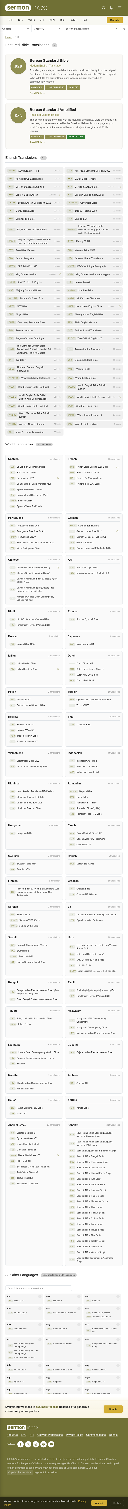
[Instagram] (36, 1444)
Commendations (96, 1434)
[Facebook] (20, 1444)
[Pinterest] (43, 1444)
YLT (42, 20)
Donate (114, 20)
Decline (117, 1503)
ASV (52, 20)
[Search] (103, 8)
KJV (20, 20)
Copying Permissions (50, 1434)
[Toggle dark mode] (111, 8)
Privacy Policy (74, 1434)
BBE (63, 20)
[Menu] (120, 8)
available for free (47, 1406)
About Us (12, 1434)
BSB (10, 20)
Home (8, 37)
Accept (99, 1503)
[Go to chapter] (124, 29)
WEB (31, 20)
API (32, 1434)
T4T (84, 20)
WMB (73, 20)
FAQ (23, 1434)
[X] (28, 1444)
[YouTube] (51, 1444)
